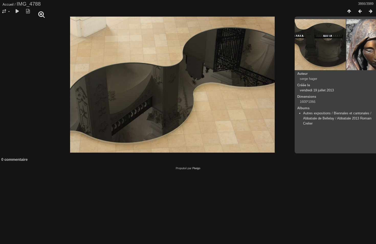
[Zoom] (41, 15)
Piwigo (196, 168)
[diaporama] (17, 11)
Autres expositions (317, 113)
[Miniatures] (349, 11)
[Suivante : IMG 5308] (370, 11)
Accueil (8, 4)
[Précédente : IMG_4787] (360, 11)
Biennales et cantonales (351, 113)
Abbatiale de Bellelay (318, 118)
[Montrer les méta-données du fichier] (28, 11)
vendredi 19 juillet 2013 (317, 90)
